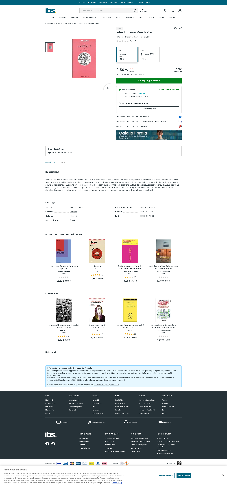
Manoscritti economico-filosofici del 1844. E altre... (64, 326)
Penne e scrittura (168, 407)
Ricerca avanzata (143, 10)
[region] (113, 475)
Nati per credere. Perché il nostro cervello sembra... (130, 267)
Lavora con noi (136, 448)
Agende (165, 403)
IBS (125, 74)
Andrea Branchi (124, 37)
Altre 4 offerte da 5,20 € (135, 74)
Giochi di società (145, 407)
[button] (135, 10)
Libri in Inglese (50, 410)
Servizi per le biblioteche (139, 438)
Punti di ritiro (92, 2)
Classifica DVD (120, 403)
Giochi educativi (145, 403)
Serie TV (118, 410)
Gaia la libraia (84, 448)
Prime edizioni (74, 400)
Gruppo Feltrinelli (163, 438)
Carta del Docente (142, 117)
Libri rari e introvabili (76, 403)
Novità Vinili (96, 410)
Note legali (50, 352)
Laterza (143, 37)
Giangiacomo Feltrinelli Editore (168, 441)
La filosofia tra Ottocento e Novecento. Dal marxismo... (163, 326)
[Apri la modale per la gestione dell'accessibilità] (179, 463)
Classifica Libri (50, 403)
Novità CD (95, 400)
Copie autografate (75, 407)
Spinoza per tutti (97, 325)
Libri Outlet (49, 407)
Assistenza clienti (144, 2)
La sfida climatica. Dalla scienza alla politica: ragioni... (163, 267)
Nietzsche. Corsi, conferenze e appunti (64, 267)
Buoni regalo (103, 2)
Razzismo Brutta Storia (165, 453)
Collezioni (72, 410)
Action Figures (144, 413)
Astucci (164, 413)
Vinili (93, 407)
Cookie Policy (117, 482)
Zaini (163, 410)
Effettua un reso (110, 445)
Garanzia (108, 448)
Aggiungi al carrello (150, 80)
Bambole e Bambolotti (147, 410)
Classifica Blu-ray (122, 407)
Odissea (97, 266)
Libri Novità (49, 400)
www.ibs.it (150, 373)
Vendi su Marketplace (139, 445)
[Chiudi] (223, 475)
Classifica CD (97, 403)
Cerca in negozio (149, 108)
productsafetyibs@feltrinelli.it (106, 385)
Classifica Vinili (97, 413)
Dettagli (63, 162)
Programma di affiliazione (140, 441)
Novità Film (119, 400)
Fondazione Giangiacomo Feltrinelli (166, 446)
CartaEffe (82, 2)
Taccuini (165, 400)
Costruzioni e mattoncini (147, 400)
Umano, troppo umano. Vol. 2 (130, 325)
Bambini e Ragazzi (122, 413)
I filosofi (73, 216)
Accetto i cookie (184, 475)
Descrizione (50, 162)
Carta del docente (127, 2)
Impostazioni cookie (165, 475)
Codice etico (135, 451)
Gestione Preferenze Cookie (114, 451)
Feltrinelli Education (164, 450)
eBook (47, 413)
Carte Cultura (113, 2)
